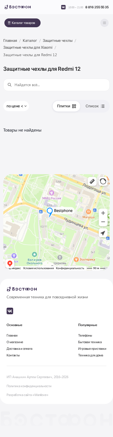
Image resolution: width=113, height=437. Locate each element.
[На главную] (17, 7)
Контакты (13, 355)
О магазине (15, 342)
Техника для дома (90, 355)
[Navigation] (104, 23)
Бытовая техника (90, 342)
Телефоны (85, 335)
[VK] (63, 7)
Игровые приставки (92, 349)
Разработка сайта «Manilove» (28, 395)
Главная (12, 335)
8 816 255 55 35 (97, 7)
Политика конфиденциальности (29, 386)
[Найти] (9, 85)
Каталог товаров (23, 23)
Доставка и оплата (19, 349)
